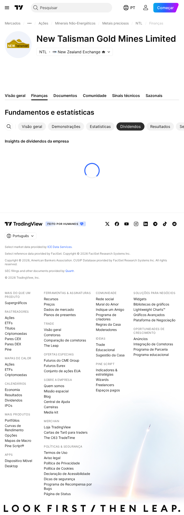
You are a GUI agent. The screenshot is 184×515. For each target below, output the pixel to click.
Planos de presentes (60, 315)
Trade (100, 344)
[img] (103, 52)
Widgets (139, 299)
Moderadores (106, 330)
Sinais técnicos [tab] (126, 95)
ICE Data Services (59, 247)
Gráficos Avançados (149, 315)
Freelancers (105, 385)
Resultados (13, 395)
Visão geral (52, 330)
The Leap (51, 345)
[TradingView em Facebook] (117, 224)
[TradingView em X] (107, 224)
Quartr (69, 271)
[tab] (32, 126)
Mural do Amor (107, 304)
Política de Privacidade (62, 463)
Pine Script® (14, 446)
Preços (49, 304)
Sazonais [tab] (154, 95)
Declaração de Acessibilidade (67, 474)
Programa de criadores (106, 317)
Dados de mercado (59, 309)
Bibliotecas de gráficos (151, 304)
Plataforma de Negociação (154, 320)
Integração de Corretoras (153, 344)
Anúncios (140, 339)
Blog (47, 396)
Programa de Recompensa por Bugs (68, 486)
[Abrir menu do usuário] (145, 7)
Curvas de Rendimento (14, 428)
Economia (12, 390)
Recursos (51, 299)
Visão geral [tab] (15, 95)
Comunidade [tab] (94, 95)
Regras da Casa (108, 324)
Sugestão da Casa (110, 355)
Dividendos (13, 400)
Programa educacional (151, 355)
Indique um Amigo (110, 309)
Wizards (102, 379)
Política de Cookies (59, 468)
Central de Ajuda (57, 402)
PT (132, 7)
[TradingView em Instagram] (136, 224)
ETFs (8, 323)
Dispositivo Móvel (18, 461)
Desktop (11, 466)
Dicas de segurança (59, 479)
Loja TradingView (57, 427)
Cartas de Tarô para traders (65, 432)
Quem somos (54, 386)
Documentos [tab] (65, 95)
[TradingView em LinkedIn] (145, 224)
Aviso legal (52, 458)
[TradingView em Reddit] (174, 224)
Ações (9, 318)
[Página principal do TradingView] (19, 7)
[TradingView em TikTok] (164, 224)
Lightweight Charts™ (149, 309)
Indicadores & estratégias (106, 372)
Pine (8, 349)
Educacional (105, 350)
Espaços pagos (108, 390)
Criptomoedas (16, 333)
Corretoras (52, 335)
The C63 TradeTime (59, 438)
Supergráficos (16, 303)
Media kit (51, 412)
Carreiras (51, 407)
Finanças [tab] (39, 95)
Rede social (105, 299)
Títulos (10, 328)
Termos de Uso (55, 452)
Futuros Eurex (54, 366)
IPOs (8, 405)
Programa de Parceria (150, 349)
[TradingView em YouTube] (126, 224)
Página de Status (57, 494)
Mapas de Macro (18, 440)
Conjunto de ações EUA (62, 371)
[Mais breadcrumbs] (29, 23)
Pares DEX (13, 344)
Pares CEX (13, 339)
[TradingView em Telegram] (155, 224)
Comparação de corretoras (65, 340)
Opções (11, 435)
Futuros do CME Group (61, 360)
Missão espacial (56, 391)
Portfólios (12, 420)
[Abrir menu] (7, 7)
